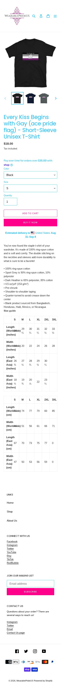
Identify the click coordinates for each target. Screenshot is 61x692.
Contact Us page (16, 632)
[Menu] (55, 16)
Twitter (10, 548)
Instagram (12, 545)
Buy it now (30, 222)
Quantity (8, 195)
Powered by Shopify (43, 681)
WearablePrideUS (24, 681)
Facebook (12, 541)
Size (6, 182)
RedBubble (13, 562)
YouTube (11, 552)
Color (6, 168)
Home (10, 502)
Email (10, 629)
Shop (10, 511)
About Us (12, 520)
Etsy (9, 555)
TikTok (10, 559)
